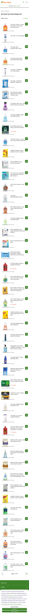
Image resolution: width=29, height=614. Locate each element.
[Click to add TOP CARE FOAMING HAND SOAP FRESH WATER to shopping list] (26, 114)
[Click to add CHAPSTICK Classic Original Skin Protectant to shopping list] (26, 392)
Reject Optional (14, 611)
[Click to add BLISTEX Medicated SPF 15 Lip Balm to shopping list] (26, 240)
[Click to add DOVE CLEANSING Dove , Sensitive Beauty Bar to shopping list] (26, 161)
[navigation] (14, 11)
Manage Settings (14, 606)
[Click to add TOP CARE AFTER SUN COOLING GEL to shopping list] (26, 507)
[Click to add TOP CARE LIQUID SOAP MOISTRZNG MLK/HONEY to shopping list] (26, 58)
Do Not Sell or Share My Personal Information (11, 604)
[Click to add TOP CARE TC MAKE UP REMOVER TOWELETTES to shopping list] (26, 80)
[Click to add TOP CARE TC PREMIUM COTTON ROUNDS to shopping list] (26, 69)
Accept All (14, 609)
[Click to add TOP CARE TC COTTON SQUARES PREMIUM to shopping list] (26, 415)
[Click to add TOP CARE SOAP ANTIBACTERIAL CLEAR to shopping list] (26, 46)
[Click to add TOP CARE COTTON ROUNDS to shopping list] (26, 35)
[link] (6, 2)
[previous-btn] (2, 573)
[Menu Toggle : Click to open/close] (27, 2)
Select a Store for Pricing (8, 31)
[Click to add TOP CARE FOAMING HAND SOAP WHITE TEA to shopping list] (26, 403)
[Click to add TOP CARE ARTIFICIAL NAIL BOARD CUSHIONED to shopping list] (26, 334)
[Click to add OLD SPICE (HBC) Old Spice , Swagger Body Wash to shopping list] (26, 263)
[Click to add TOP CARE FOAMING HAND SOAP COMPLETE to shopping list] (26, 323)
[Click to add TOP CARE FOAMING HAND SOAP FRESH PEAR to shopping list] (26, 217)
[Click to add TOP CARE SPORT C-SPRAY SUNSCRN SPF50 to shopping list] (26, 356)
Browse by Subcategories (11, 14)
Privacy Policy (11, 595)
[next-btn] (26, 573)
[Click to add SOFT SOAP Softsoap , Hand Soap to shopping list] (26, 184)
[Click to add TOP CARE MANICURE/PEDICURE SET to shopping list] (26, 195)
